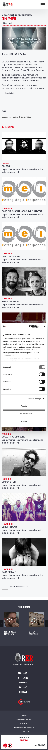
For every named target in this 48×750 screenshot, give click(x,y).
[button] (10, 93)
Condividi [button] (8, 23)
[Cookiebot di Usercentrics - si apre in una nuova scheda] (29, 326)
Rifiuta (24, 421)
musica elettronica (10, 117)
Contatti (24, 715)
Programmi (23, 673)
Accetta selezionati (24, 414)
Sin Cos (6, 166)
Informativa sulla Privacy (24, 727)
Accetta (24, 406)
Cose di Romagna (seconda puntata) (22, 211)
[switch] (42, 374)
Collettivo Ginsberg (13, 437)
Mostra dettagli (34, 399)
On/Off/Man (26, 117)
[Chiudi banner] (44, 326)
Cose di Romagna (11, 256)
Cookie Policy (24, 731)
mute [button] (35, 745)
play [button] (10, 746)
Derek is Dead (9, 527)
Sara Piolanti (9, 572)
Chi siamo (23, 692)
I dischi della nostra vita (10, 633)
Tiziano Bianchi (10, 301)
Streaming (23, 678)
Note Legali (24, 723)
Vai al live (41, 745)
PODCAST (23, 687)
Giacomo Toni (9, 482)
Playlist (23, 682)
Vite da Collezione (33, 633)
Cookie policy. (9, 355)
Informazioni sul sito (24, 719)
